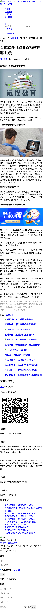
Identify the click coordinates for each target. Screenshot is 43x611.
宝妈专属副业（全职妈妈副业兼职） (19, 505)
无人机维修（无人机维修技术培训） (22, 365)
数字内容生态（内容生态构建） (17, 530)
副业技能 (8, 9)
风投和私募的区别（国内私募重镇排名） (21, 522)
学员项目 (8, 17)
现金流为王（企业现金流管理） (17, 527)
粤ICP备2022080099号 (9, 543)
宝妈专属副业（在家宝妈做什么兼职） (20, 519)
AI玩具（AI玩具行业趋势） (18, 355)
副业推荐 (8, 12)
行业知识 (8, 14)
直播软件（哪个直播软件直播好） (21, 324)
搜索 (6, 24)
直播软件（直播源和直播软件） (20, 334)
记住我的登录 (7, 570)
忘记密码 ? (18, 570)
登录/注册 (8, 29)
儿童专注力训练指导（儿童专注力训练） (21, 533)
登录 (2, 387)
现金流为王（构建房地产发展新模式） (20, 514)
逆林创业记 (9, 34)
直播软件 (9, 315)
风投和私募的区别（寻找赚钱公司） (19, 516)
